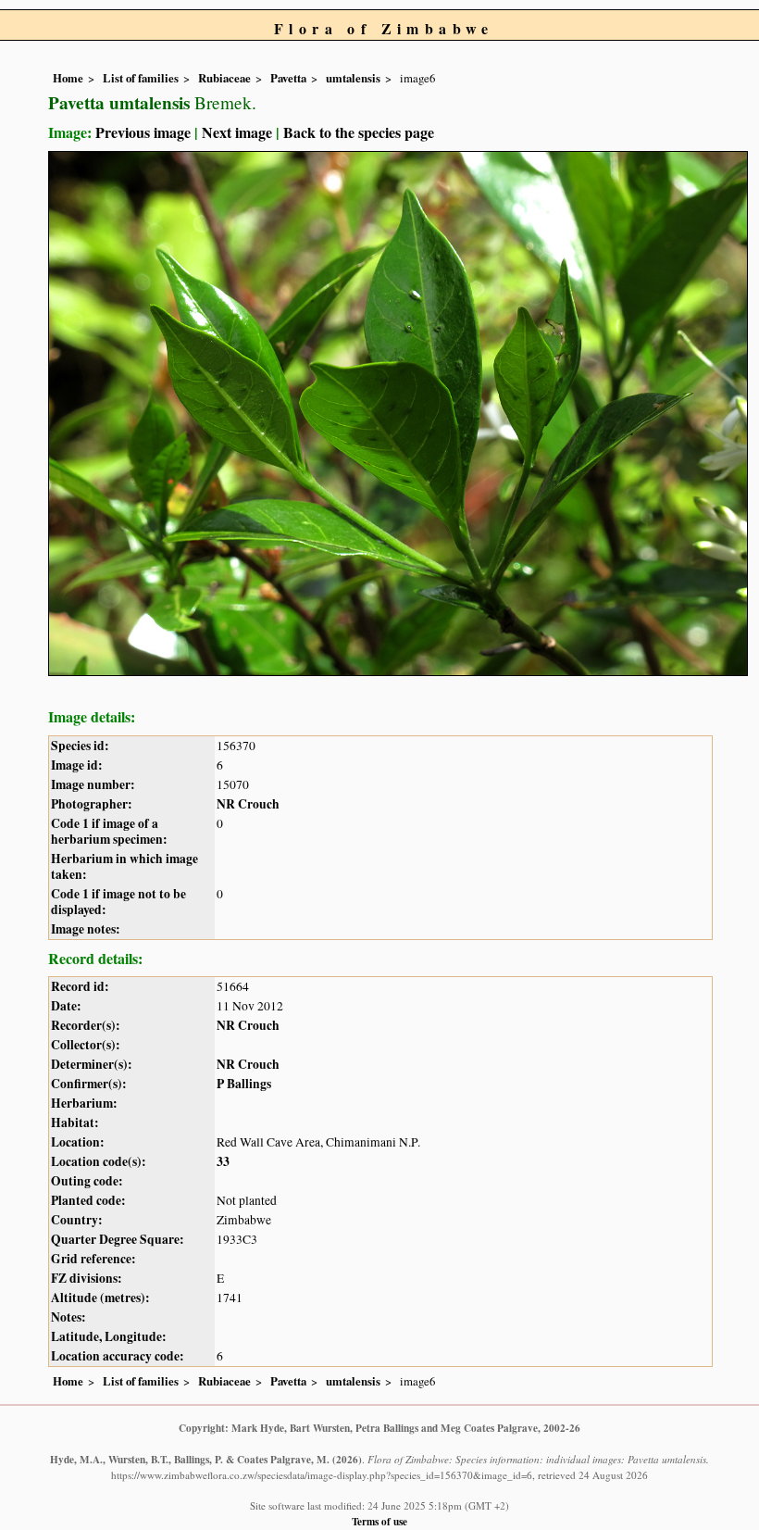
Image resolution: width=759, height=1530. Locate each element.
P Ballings (244, 1083)
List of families (141, 77)
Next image (237, 132)
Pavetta (288, 77)
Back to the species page (358, 132)
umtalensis (353, 77)
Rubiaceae (224, 77)
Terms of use (379, 1521)
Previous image (143, 132)
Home (68, 77)
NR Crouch (248, 804)
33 (223, 1161)
